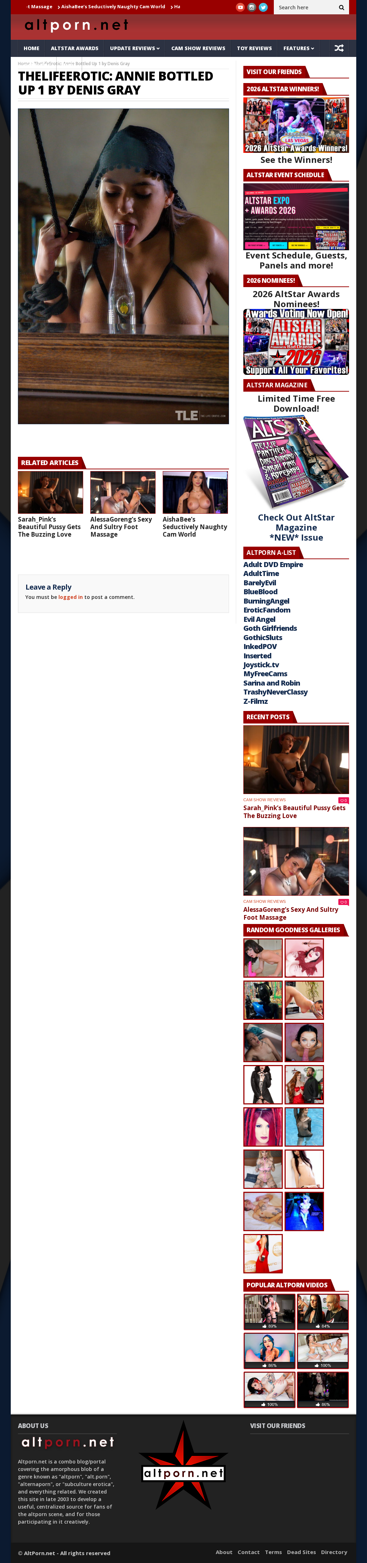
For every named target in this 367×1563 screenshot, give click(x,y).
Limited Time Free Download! (296, 403)
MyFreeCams (265, 673)
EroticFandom (266, 610)
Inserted (257, 655)
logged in (70, 597)
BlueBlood (260, 591)
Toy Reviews (254, 48)
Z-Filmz (255, 701)
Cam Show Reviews (198, 48)
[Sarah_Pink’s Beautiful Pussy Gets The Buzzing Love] (50, 492)
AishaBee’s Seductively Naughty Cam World (61, 6)
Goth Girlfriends (270, 628)
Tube (69, 65)
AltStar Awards (75, 48)
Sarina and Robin (271, 683)
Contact (249, 1551)
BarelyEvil (259, 582)
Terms (273, 1551)
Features (296, 48)
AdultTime (261, 573)
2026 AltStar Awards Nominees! (296, 299)
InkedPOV (260, 646)
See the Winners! (296, 159)
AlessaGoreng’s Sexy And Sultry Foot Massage (121, 526)
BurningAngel (266, 601)
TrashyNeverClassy (275, 692)
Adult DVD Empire (273, 564)
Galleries (37, 65)
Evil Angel (259, 619)
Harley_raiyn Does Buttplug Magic (163, 6)
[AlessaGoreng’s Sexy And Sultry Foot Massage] (123, 492)
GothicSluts (262, 637)
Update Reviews (132, 48)
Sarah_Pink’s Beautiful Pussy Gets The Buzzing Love (49, 526)
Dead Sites (301, 1551)
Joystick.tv (261, 664)
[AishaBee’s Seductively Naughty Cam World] (195, 492)
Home (31, 48)
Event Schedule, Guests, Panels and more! (296, 260)
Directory (334, 1551)
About (224, 1551)
